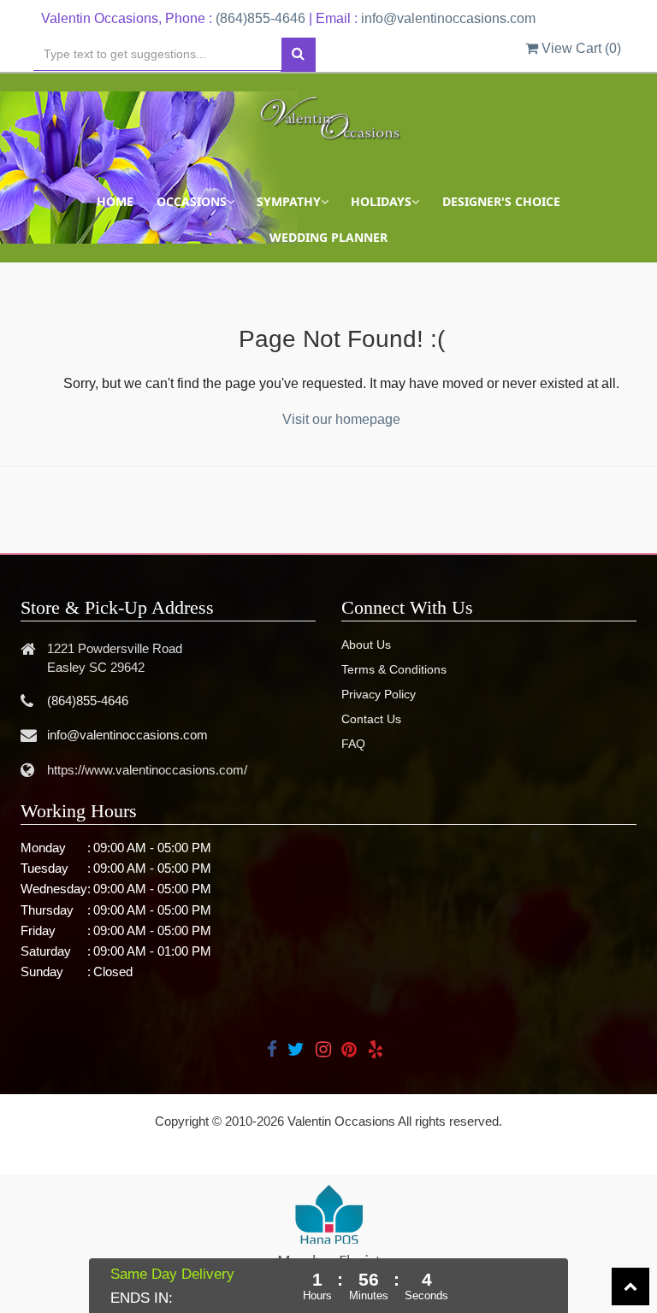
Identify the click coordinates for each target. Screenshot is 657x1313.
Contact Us (371, 719)
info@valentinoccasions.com (448, 18)
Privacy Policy (378, 694)
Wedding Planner (328, 237)
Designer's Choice (501, 201)
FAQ (353, 744)
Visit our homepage (341, 419)
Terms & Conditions (394, 669)
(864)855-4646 (260, 18)
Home (115, 201)
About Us (366, 644)
